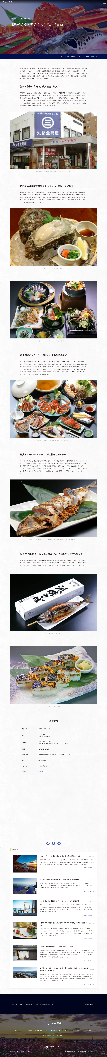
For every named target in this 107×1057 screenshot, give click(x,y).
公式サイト (43, 771)
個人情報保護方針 (82, 1051)
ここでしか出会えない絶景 (52, 1030)
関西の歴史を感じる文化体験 (71, 1030)
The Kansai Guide (70, 1051)
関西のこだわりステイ (19, 1030)
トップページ (14, 1004)
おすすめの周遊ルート (48, 1035)
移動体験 (59, 1035)
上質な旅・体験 (87, 1030)
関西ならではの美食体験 (26, 1004)
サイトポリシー (93, 1051)
